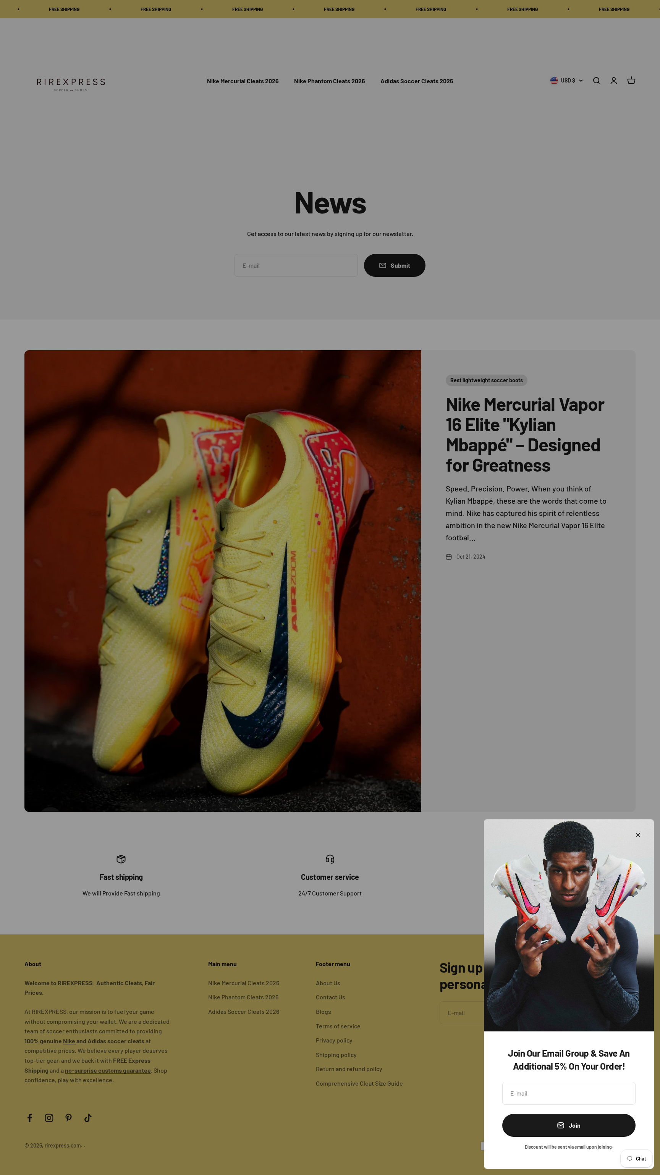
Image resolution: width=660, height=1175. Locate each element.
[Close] (638, 835)
